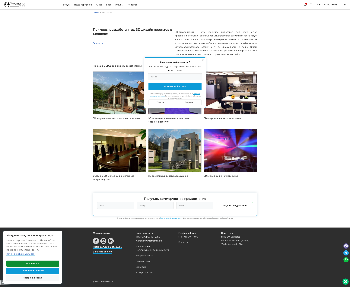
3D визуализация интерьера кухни (222, 118)
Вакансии (141, 266)
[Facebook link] (96, 241)
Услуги (66, 4)
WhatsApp (161, 102)
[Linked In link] (111, 241)
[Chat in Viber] (346, 246)
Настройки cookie (144, 255)
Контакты (132, 4)
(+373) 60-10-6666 (327, 4)
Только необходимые (32, 270)
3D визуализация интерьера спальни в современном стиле (168, 120)
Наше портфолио (83, 4)
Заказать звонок (102, 251)
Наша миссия (143, 261)
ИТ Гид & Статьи (144, 272)
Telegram (189, 102)
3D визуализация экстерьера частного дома (117, 118)
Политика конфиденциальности (171, 218)
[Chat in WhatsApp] (346, 260)
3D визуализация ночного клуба (221, 175)
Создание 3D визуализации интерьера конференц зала (113, 177)
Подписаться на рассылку (107, 246)
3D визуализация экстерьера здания (168, 175)
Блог (108, 4)
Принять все (32, 263)
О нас (99, 4)
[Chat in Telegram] (346, 253)
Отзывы (119, 4)
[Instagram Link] (103, 241)
